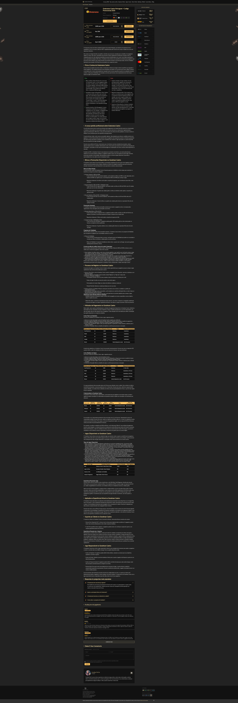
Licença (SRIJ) (106, 1)
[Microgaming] (146, 690)
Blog (153, 1)
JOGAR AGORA (110, 21)
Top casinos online (114, 1)
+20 (151, 695)
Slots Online (134, 1)
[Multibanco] (143, 695)
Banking (139, 1)
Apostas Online (121, 1)
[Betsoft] (143, 690)
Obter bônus (129, 26)
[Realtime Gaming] (151, 690)
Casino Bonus (148, 1)
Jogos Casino (128, 1)
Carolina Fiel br (96, 672)
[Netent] (148, 690)
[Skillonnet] (153, 690)
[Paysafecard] (148, 695)
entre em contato (93, 695)
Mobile (143, 1)
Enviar (87, 664)
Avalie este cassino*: (88, 649)
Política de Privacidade (144, 700)
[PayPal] (146, 695)
